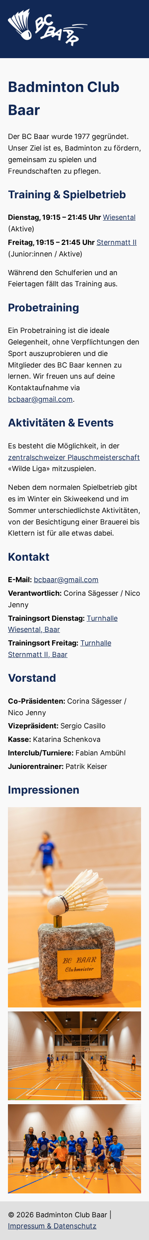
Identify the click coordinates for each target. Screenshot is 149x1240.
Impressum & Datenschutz (52, 1226)
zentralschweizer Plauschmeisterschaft (74, 457)
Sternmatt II (117, 242)
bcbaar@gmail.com (40, 399)
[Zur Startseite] (47, 44)
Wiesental (119, 217)
